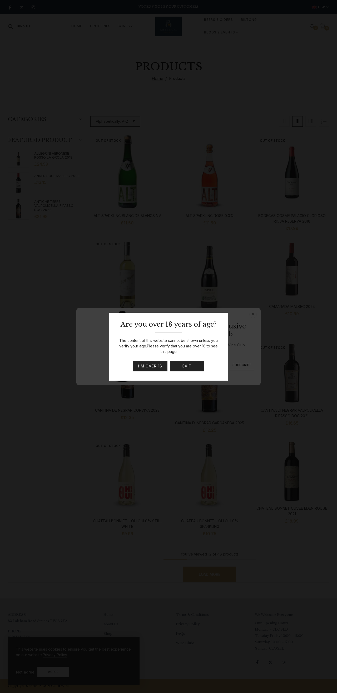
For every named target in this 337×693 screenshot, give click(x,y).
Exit (187, 366)
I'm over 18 (150, 366)
